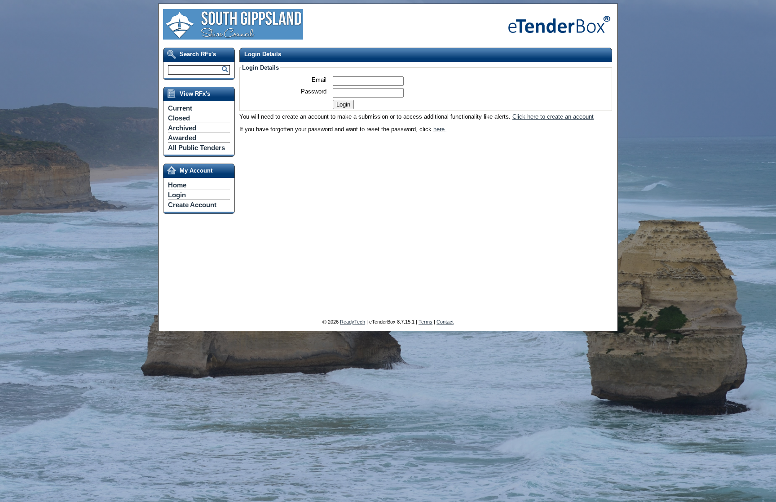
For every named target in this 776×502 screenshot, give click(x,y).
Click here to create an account (553, 116)
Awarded (182, 138)
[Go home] (233, 35)
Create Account (192, 205)
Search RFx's (198, 54)
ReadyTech (352, 321)
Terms (425, 321)
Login (177, 195)
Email (319, 79)
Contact (445, 321)
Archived (182, 128)
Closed (179, 118)
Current (180, 108)
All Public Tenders (196, 147)
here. (439, 129)
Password (313, 91)
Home (177, 185)
